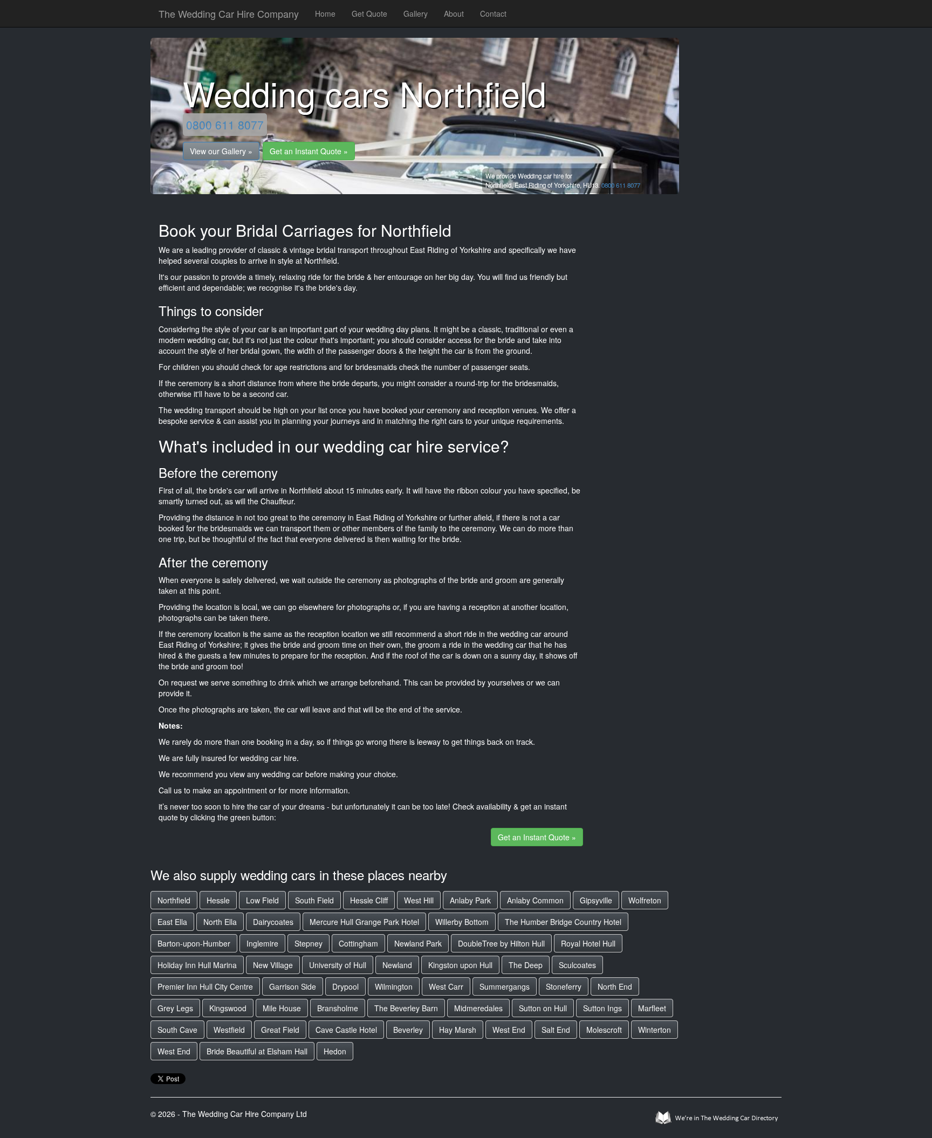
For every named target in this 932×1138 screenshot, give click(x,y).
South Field (314, 900)
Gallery (415, 13)
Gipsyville (596, 900)
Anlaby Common (535, 900)
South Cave (177, 1029)
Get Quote (369, 13)
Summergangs (504, 986)
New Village (273, 964)
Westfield (229, 1029)
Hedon (335, 1051)
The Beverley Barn (406, 1008)
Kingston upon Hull (460, 964)
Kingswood (227, 1008)
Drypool (345, 986)
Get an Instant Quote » (309, 151)
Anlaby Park (470, 900)
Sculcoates (577, 964)
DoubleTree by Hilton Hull (501, 943)
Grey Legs (175, 1008)
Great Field (280, 1029)
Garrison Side (292, 986)
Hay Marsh (457, 1029)
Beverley (408, 1029)
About (454, 13)
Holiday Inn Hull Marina (197, 964)
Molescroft (604, 1029)
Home (325, 13)
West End (508, 1029)
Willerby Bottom (462, 921)
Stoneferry (563, 986)
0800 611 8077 (225, 124)
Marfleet (652, 1008)
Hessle (218, 900)
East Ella (172, 921)
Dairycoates (273, 921)
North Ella (220, 921)
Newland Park (418, 943)
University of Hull (337, 964)
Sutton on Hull (543, 1008)
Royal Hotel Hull (588, 943)
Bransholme (337, 1008)
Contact (493, 13)
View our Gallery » (221, 151)
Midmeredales (478, 1008)
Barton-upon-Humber (193, 943)
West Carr (446, 986)
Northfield (173, 900)
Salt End (556, 1029)
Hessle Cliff (369, 900)
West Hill (419, 900)
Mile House (282, 1008)
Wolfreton (644, 900)
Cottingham (358, 943)
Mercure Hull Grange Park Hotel (364, 921)
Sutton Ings (602, 1008)
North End (615, 986)
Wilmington (394, 986)
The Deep (526, 964)
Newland (397, 964)
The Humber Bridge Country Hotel (563, 921)
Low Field (262, 900)
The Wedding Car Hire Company (229, 13)
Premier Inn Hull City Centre (205, 986)
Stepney (308, 943)
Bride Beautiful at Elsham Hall (257, 1051)
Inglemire (262, 943)
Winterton (654, 1029)
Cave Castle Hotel (346, 1029)
